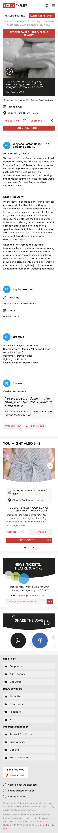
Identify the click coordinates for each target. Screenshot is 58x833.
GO (50, 601)
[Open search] (47, 5)
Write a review (13, 425)
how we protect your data (32, 595)
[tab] (25, 547)
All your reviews (35, 425)
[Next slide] (50, 466)
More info (40, 531)
